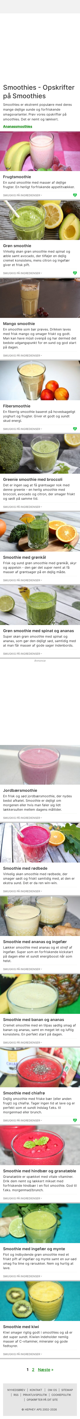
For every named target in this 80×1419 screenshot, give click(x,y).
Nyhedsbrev (16, 1390)
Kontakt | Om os (43, 1390)
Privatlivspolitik (35, 1394)
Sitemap (67, 1390)
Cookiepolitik (61, 1394)
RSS (16, 1394)
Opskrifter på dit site (42, 1399)
